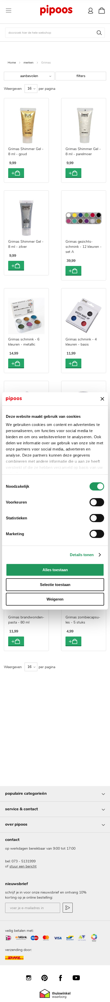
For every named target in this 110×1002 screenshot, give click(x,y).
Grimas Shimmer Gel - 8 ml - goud (25, 151)
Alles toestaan (55, 570)
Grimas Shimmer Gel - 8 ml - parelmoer (83, 151)
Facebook (63, 977)
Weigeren (55, 599)
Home (12, 62)
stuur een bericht (23, 866)
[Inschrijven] (68, 908)
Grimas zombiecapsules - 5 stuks (82, 620)
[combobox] (55, 33)
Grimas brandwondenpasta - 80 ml (26, 620)
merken (29, 62)
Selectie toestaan (55, 584)
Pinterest (47, 977)
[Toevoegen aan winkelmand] (16, 173)
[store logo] (56, 10)
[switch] (97, 503)
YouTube (79, 977)
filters (80, 76)
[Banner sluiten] (102, 399)
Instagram (31, 977)
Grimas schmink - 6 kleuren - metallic (23, 342)
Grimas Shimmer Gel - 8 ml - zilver (25, 244)
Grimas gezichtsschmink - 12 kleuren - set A (83, 246)
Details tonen (82, 555)
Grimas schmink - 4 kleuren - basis (81, 342)
